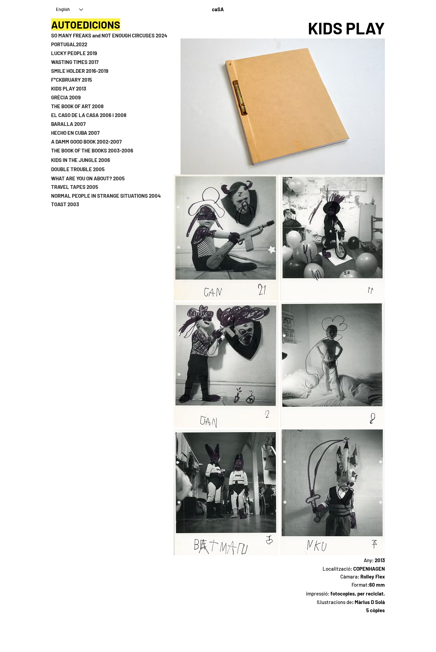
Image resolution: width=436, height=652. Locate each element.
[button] (226, 237)
